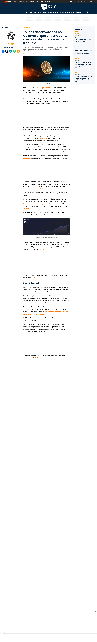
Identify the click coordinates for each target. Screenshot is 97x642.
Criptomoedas (27, 27)
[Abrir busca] (87, 12)
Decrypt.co (37, 357)
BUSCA (74, 1)
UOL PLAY (43, 1)
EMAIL (90, 1)
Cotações (46, 12)
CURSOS (38, 1)
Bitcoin (71, 12)
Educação (63, 12)
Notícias (36, 12)
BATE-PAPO (82, 1)
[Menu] (91, 12)
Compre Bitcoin (27, 12)
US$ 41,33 (36, 278)
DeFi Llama (26, 209)
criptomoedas (45, 88)
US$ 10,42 (40, 189)
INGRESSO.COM (18, 1)
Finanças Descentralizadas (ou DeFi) (35, 204)
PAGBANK (32, 1)
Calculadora (54, 12)
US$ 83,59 (26, 158)
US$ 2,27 (43, 249)
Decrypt (11, 44)
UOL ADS (49, 1)
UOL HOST (25, 1)
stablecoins (43, 138)
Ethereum (78, 12)
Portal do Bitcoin (48, 7)
